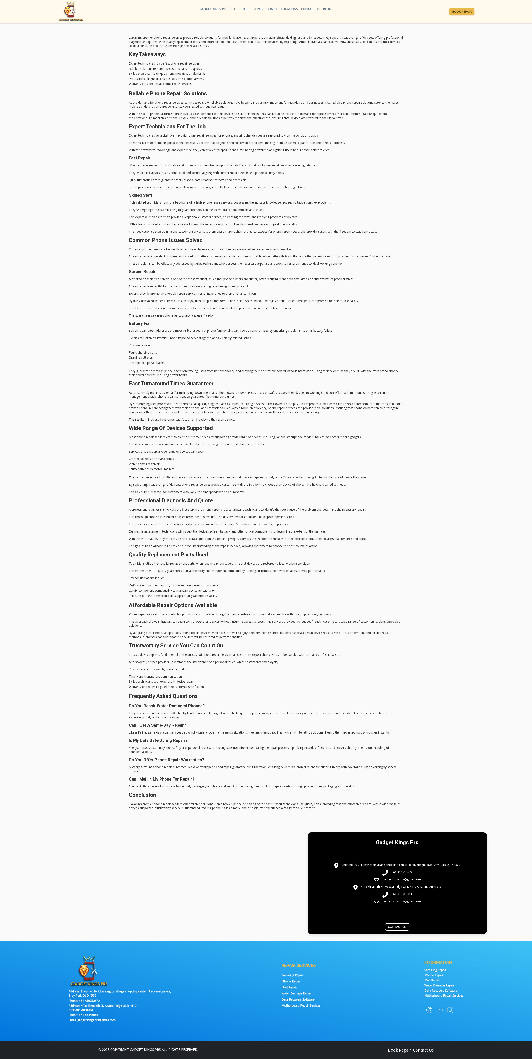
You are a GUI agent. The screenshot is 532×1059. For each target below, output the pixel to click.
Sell (234, 9)
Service (272, 9)
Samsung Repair (292, 975)
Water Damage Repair (297, 993)
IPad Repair (289, 987)
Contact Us (310, 9)
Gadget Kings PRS (213, 9)
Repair (258, 9)
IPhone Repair (291, 981)
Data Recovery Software (298, 999)
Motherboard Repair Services (301, 1005)
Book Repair (462, 12)
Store (245, 9)
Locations (289, 9)
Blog (327, 9)
